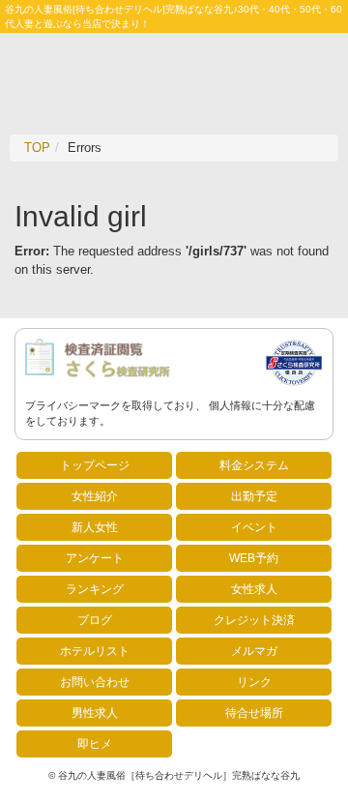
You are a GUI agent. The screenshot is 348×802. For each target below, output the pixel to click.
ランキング (95, 589)
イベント (254, 527)
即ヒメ (94, 744)
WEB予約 (253, 558)
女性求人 (254, 589)
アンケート (95, 558)
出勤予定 (254, 496)
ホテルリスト (95, 651)
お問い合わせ (95, 682)
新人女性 (95, 527)
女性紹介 (95, 496)
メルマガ (254, 651)
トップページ (95, 465)
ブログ (94, 620)
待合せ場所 (254, 713)
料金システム (254, 465)
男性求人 (95, 713)
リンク (254, 682)
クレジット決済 (254, 620)
